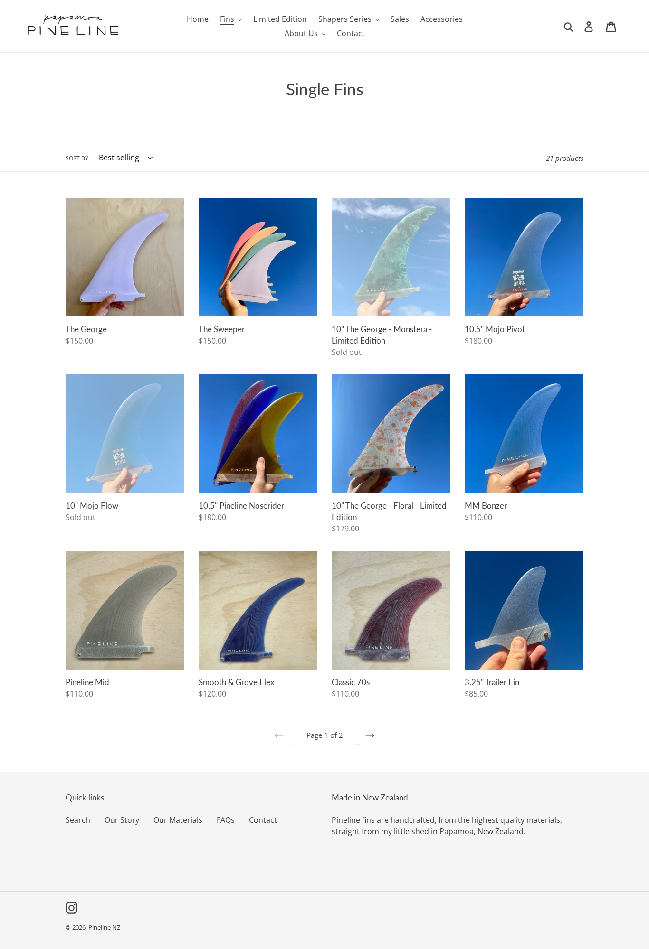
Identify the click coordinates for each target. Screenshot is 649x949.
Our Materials (177, 820)
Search (78, 820)
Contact (263, 820)
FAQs (226, 820)
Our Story (122, 820)
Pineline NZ (104, 927)
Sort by (77, 158)
